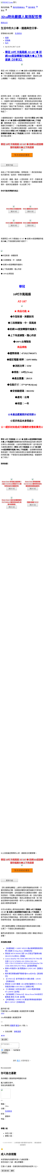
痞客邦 (12, 1025)
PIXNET (9, 1142)
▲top (3, 1035)
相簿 (7, 38)
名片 (7, 43)
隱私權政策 (37, 1142)
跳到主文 (4, 23)
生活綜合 (18, 33)
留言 (17, 1025)
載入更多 (4, 1039)
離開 (12, 1171)
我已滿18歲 (5, 1171)
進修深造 (17, 1031)
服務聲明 (23, 1145)
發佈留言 (4, 1053)
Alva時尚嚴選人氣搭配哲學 (21, 17)
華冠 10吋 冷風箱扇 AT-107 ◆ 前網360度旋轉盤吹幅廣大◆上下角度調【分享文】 (23, 56)
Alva (2, 1013)
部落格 (7, 40)
